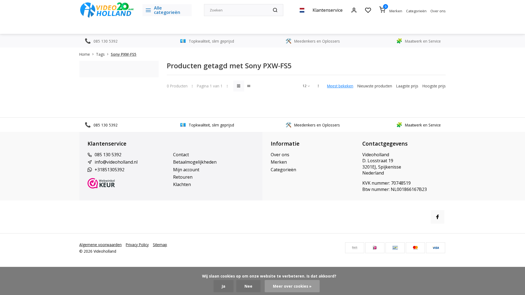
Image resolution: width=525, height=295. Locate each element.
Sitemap (160, 244)
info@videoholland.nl (116, 162)
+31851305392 (109, 170)
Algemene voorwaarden (100, 244)
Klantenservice (328, 10)
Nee (248, 286)
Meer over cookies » (292, 286)
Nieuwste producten (374, 85)
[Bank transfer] (354, 247)
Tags (100, 54)
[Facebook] (437, 217)
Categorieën (416, 10)
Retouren (182, 177)
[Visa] (435, 247)
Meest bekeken (340, 85)
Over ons (438, 10)
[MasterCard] (415, 247)
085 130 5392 (108, 155)
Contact (181, 155)
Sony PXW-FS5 (123, 54)
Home (84, 54)
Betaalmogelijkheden (195, 162)
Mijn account (186, 170)
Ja (223, 286)
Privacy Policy (137, 244)
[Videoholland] (106, 10)
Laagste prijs (407, 85)
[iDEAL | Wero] (374, 247)
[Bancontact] (395, 247)
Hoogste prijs (434, 85)
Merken (395, 10)
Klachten (182, 184)
